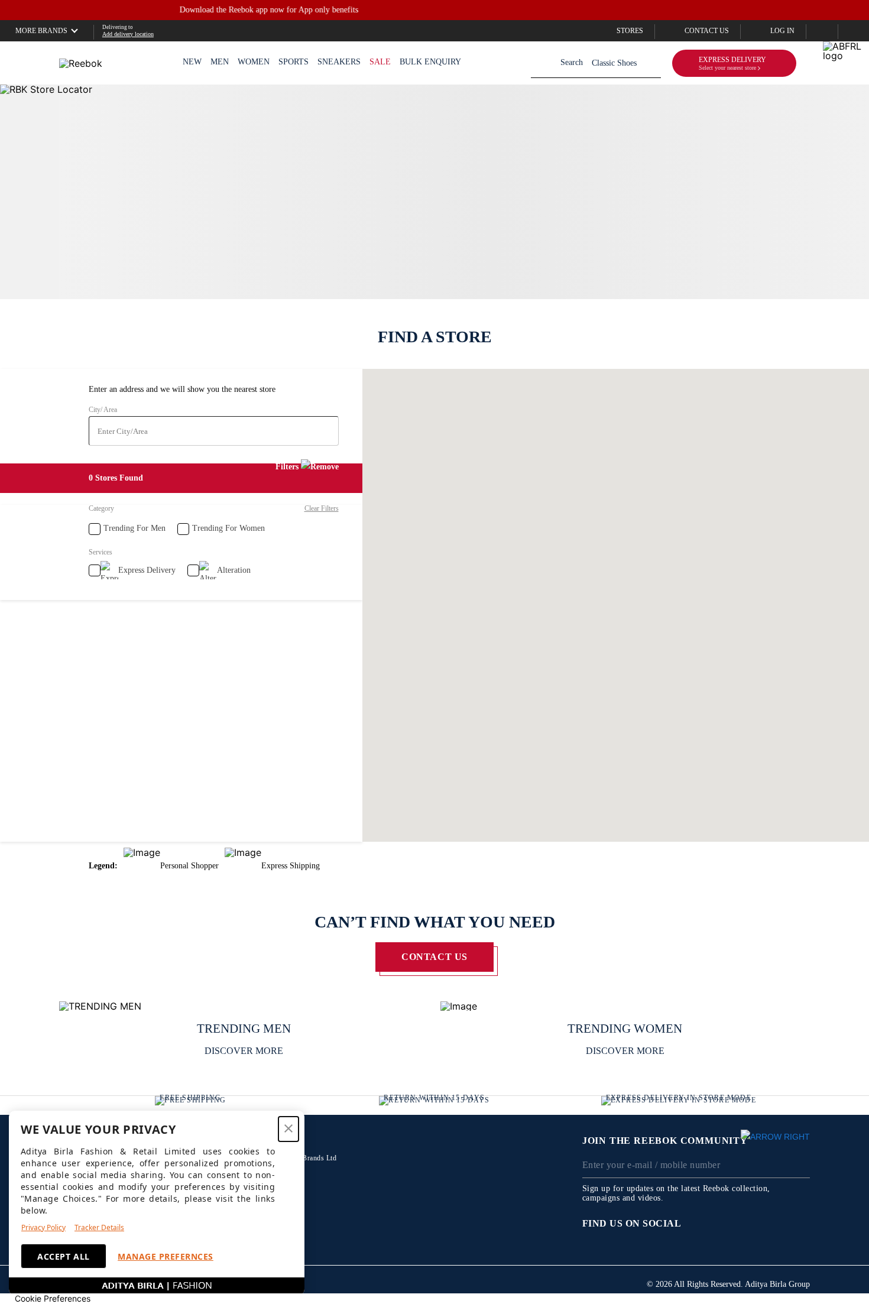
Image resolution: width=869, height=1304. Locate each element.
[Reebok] (80, 63)
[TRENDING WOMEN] (625, 1006)
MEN (219, 61)
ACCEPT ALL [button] (63, 1256)
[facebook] (706, 1223)
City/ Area (103, 410)
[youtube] (777, 1223)
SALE (380, 61)
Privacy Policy (43, 1227)
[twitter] (730, 1223)
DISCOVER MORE (244, 1051)
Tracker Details (99, 1227)
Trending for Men (134, 528)
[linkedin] (801, 1223)
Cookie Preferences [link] (52, 1298)
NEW (192, 61)
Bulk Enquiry (430, 61)
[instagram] (754, 1223)
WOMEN (254, 61)
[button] (40, 30)
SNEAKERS (339, 61)
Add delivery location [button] (128, 34)
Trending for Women (228, 528)
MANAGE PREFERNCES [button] (165, 1256)
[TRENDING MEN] (244, 1006)
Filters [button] (287, 466)
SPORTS (293, 61)
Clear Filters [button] (321, 508)
